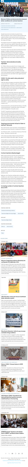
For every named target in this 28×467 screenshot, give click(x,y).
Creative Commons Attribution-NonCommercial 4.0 (12, 460)
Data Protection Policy (16, 462)
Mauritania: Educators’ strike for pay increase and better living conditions (14, 327)
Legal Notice (9, 462)
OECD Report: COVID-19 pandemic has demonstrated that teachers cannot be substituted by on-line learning (14, 392)
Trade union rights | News (6, 220)
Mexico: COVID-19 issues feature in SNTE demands (14, 359)
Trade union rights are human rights (8, 213)
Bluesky (19, 453)
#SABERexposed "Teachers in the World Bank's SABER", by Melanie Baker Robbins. (14, 429)
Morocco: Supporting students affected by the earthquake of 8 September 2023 (14, 257)
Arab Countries (10, 226)
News (2, 233)
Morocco (3, 226)
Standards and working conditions (8, 210)
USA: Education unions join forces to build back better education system (14, 292)
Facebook (6, 453)
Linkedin (22, 453)
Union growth (20, 213)
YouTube (12, 453)
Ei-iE (2, 1)
